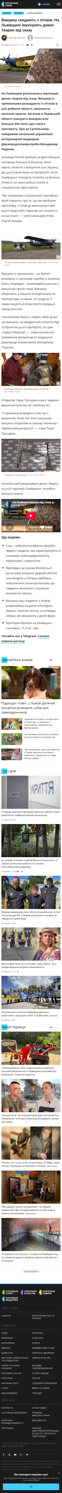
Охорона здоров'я (35, 13)
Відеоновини (9, 1393)
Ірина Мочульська (43, 37)
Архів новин (39, 1407)
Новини (6, 1315)
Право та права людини (10, 1367)
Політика (7, 1378)
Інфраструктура (41, 1357)
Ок (31, 1487)
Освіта (36, 1342)
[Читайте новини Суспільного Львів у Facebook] (3, 1454)
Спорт (5, 1388)
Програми (7, 1428)
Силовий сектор (11, 1373)
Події (4, 1333)
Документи (39, 1420)
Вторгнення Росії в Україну (43, 1317)
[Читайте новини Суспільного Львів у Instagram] (9, 1454)
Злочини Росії (10, 1383)
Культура (37, 1338)
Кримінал (7, 1338)
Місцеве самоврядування (42, 1367)
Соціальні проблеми (44, 1383)
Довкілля (7, 1353)
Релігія (36, 1378)
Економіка (7, 1342)
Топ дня (37, 1393)
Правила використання (41, 1414)
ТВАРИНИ (6, 13)
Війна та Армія (41, 1388)
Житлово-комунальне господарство (15, 1359)
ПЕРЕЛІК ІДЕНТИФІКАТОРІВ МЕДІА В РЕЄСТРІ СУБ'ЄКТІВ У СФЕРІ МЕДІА (45, 1432)
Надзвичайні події (43, 1348)
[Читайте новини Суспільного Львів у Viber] (21, 1454)
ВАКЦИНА (18, 13)
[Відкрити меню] (59, 4)
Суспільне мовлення (14, 1412)
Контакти (7, 1407)
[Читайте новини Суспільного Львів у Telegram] (27, 1454)
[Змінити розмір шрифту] (57, 44)
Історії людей (40, 1373)
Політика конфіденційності (12, 1421)
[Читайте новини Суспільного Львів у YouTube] (15, 1454)
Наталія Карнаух (17, 37)
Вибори (6, 1348)
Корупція (37, 1333)
